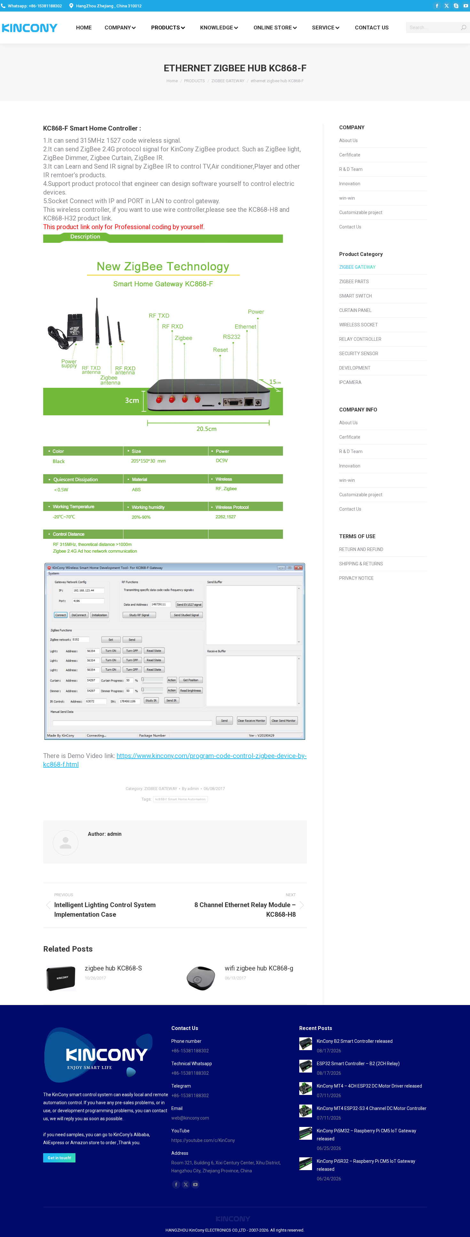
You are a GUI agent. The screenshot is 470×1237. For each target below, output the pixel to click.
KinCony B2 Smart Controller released (355, 1041)
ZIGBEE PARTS (354, 281)
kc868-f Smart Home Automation (180, 799)
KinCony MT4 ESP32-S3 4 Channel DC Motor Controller (372, 1108)
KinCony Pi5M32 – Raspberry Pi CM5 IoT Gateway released (366, 1134)
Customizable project (360, 212)
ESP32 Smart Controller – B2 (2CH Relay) (358, 1063)
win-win (347, 198)
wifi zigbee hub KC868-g (259, 968)
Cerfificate (349, 154)
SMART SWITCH (355, 296)
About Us (348, 140)
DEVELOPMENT (355, 368)
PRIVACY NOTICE (356, 578)
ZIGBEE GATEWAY (160, 788)
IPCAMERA (350, 382)
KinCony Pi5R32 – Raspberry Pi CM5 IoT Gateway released (366, 1165)
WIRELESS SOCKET (358, 324)
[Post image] (60, 978)
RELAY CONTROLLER (360, 339)
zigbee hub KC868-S (113, 968)
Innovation (349, 183)
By (190, 788)
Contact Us (350, 226)
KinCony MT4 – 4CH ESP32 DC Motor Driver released (369, 1086)
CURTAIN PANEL (355, 310)
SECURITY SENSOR (358, 353)
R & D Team (351, 169)
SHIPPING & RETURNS (361, 563)
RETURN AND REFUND (361, 549)
